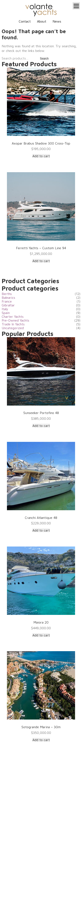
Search (44, 58)
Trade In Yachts (13, 324)
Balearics (8, 297)
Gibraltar (8, 305)
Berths (7, 294)
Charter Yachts (13, 316)
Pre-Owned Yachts (15, 320)
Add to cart (41, 156)
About (41, 21)
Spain (6, 313)
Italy (5, 309)
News (57, 21)
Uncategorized (13, 328)
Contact (25, 21)
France (7, 301)
